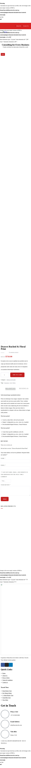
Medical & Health (11, 379)
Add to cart (17, 374)
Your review (5, 484)
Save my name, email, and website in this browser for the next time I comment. (14, 474)
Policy (14, 383)
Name (3, 458)
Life (11, 383)
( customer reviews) (13, 352)
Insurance (6, 383)
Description (10, 388)
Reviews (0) (23, 388)
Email (3, 465)
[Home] (5, 32)
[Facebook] (3, 665)
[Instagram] (7, 665)
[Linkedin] (11, 665)
